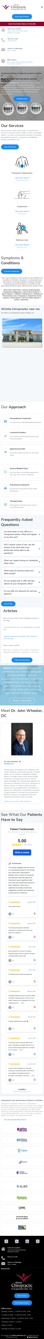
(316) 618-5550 (11, 41)
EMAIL (14, 50)
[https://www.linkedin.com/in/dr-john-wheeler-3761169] (27, 1241)
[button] (42, 7)
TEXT (9, 50)
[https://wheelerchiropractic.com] (13, 7)
